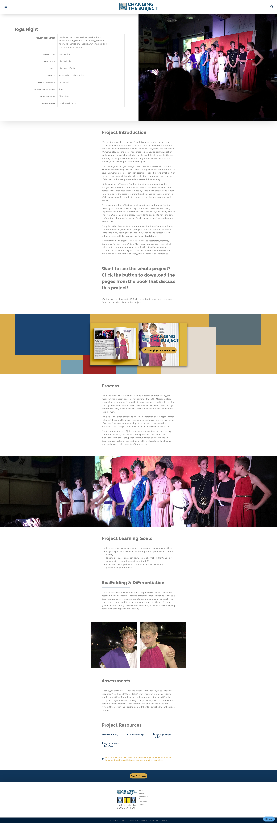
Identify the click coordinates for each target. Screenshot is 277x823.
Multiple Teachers (131, 760)
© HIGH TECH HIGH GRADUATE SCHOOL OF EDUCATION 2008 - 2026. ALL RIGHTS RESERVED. (138, 820)
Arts (107, 757)
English (131, 757)
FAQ (140, 799)
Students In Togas (137, 734)
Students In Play (111, 734)
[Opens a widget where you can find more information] (269, 819)
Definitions (143, 802)
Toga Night (158, 760)
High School (141, 757)
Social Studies (146, 760)
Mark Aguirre (116, 760)
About (141, 791)
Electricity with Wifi (118, 757)
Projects (142, 793)
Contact (141, 804)
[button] (5, 7)
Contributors (143, 796)
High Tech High (153, 757)
